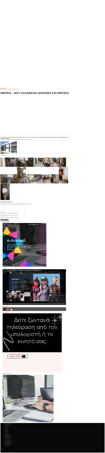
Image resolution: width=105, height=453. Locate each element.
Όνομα (2, 213)
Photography (7, 429)
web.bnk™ (11, 452)
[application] (34, 287)
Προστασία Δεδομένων (8, 424)
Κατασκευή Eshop (7, 441)
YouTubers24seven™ (8, 435)
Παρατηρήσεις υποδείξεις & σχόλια (10, 423)
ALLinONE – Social (8, 437)
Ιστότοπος (2, 217)
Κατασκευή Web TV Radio (9, 442)
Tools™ (6, 433)
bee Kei (6, 430)
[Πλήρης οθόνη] (64, 303)
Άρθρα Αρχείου (9, 89)
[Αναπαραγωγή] (4, 303)
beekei (3, 89)
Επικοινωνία (6, 426)
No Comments (15, 89)
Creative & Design (7, 444)
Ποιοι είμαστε (7, 425)
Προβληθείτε (7, 438)
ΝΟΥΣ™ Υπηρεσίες (7, 445)
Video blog (6, 431)
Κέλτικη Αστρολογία (8, 436)
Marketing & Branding (8, 443)
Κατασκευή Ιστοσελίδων (8, 440)
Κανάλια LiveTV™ (7, 434)
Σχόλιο (2, 211)
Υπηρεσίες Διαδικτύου (8, 439)
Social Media (7, 432)
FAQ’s (6, 427)
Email (1, 215)
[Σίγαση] (62, 303)
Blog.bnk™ (6, 428)
